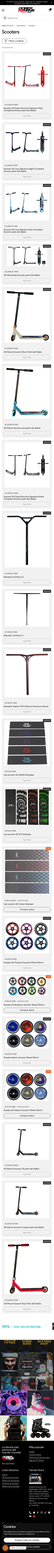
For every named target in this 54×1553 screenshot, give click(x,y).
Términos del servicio (10, 1477)
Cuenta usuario (35, 1454)
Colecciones (20, 26)
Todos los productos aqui (39, 1457)
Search (5, 1475)
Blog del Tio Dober (36, 1460)
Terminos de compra (10, 1483)
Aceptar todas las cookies (27, 1540)
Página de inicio (7, 26)
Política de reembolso (10, 1480)
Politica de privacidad (10, 1486)
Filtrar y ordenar (16, 41)
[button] (49, 10)
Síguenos (27, 1366)
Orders (32, 1452)
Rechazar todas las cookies (27, 1546)
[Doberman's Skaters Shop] (26, 10)
